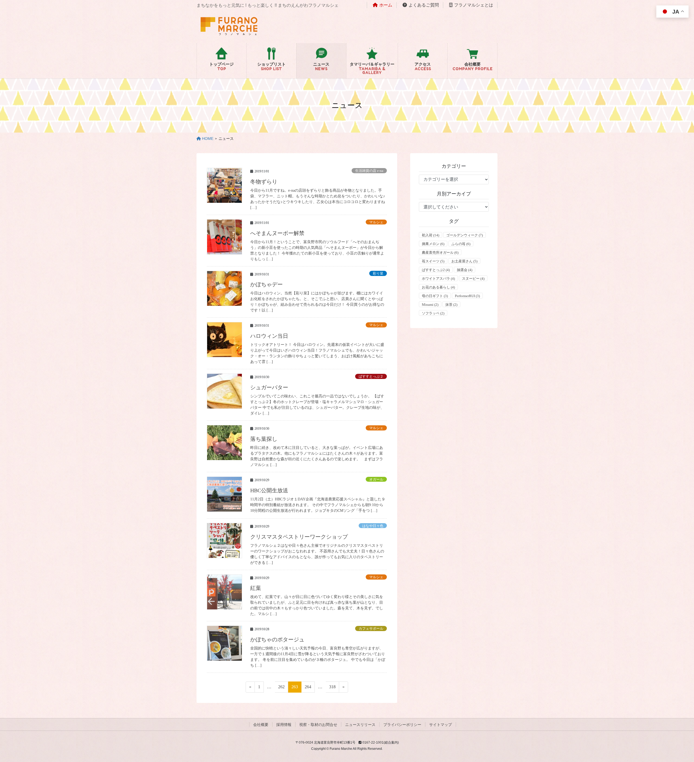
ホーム (385, 5)
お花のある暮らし (438, 287)
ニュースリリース (360, 724)
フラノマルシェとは (473, 5)
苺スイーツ (433, 261)
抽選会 (464, 270)
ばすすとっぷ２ (371, 376)
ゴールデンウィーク (464, 235)
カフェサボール (371, 629)
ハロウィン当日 (269, 336)
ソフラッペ (433, 313)
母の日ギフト (435, 296)
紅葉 (255, 588)
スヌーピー (473, 278)
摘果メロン (433, 244)
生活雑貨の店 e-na (369, 171)
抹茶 (451, 305)
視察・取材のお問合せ (318, 724)
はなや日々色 (372, 526)
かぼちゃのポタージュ (277, 639)
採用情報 (283, 724)
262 (281, 688)
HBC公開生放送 (269, 490)
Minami (430, 305)
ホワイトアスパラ (438, 278)
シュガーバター (269, 387)
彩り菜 (378, 273)
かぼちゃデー (266, 284)
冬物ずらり (263, 182)
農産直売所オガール (440, 252)
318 (332, 688)
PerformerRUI (467, 296)
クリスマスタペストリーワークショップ (299, 537)
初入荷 (430, 235)
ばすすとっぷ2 (436, 270)
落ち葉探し (263, 439)
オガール (376, 479)
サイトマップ (440, 724)
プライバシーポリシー (402, 724)
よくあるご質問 (424, 5)
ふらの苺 (460, 244)
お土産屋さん (464, 261)
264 (308, 688)
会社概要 (260, 724)
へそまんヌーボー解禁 (277, 233)
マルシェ (376, 222)
